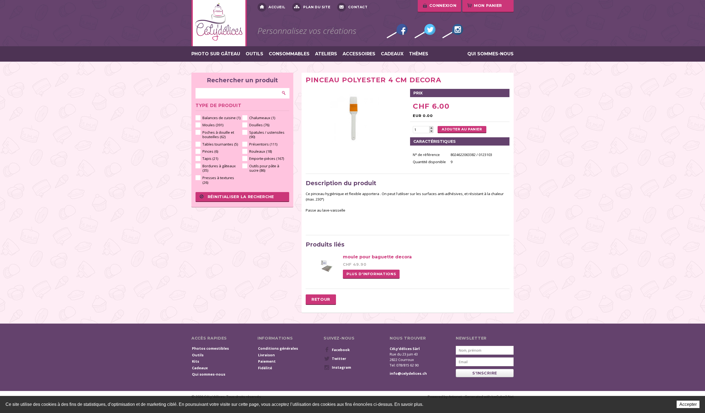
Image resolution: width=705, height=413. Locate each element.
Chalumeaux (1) (262, 117)
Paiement (267, 361)
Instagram (452, 31)
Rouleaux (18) (260, 151)
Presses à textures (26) (218, 180)
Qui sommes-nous (490, 54)
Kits (195, 361)
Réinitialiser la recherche (241, 196)
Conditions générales (278, 348)
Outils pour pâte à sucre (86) (264, 168)
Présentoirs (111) (263, 144)
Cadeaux (392, 54)
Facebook (397, 31)
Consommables (289, 54)
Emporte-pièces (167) (266, 158)
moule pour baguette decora (377, 256)
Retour (320, 299)
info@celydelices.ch (408, 373)
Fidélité (265, 367)
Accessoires (359, 54)
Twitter (424, 31)
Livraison (266, 354)
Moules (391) (212, 124)
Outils (254, 54)
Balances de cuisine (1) (221, 117)
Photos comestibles (210, 348)
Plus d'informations (371, 274)
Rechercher (283, 93)
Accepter (688, 404)
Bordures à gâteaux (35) (219, 168)
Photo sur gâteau (215, 54)
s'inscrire (484, 373)
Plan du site (316, 7)
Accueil (277, 7)
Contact (357, 7)
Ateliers (326, 54)
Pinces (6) (210, 151)
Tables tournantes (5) (220, 144)
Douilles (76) (259, 124)
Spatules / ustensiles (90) (266, 135)
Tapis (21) (210, 158)
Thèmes (418, 54)
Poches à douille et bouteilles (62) (218, 135)
